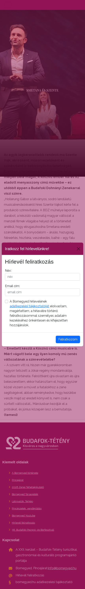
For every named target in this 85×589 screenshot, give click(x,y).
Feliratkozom (67, 339)
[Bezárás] (78, 249)
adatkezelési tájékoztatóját (29, 306)
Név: (8, 270)
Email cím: (12, 286)
